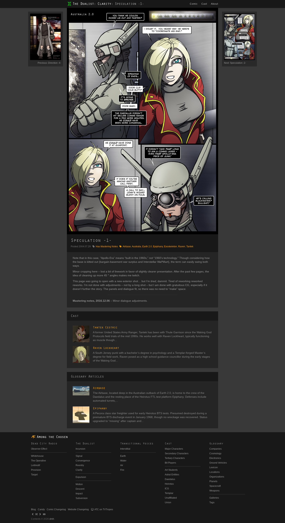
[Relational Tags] (120, 246)
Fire (122, 470)
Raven (181, 246)
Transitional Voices (136, 443)
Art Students (171, 470)
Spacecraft (215, 486)
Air (121, 465)
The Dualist (83, 4)
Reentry (80, 465)
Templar (169, 493)
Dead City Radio (44, 443)
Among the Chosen (52, 437)
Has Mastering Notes (107, 246)
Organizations (216, 476)
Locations (214, 472)
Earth (123, 456)
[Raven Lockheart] (81, 354)
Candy (41, 509)
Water (123, 460)
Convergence (83, 460)
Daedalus (170, 479)
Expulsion (81, 477)
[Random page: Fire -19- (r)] (36, 514)
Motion (79, 484)
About (214, 4)
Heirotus (169, 484)
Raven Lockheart (106, 348)
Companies (215, 448)
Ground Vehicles (218, 462)
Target (34, 474)
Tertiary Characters (175, 458)
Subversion (82, 498)
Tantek (189, 246)
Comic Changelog (56, 509)
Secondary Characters (176, 453)
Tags (211, 502)
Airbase (127, 246)
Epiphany (158, 246)
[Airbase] (81, 391)
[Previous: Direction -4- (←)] (104, 121)
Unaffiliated (171, 497)
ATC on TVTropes (103, 509)
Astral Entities (172, 474)
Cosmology (215, 453)
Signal (79, 456)
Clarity (104, 4)
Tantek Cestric (105, 327)
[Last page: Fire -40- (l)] (40, 514)
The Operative (38, 460)
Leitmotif (35, 465)
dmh (51, 519)
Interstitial (125, 448)
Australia (136, 246)
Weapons (214, 490)
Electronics (215, 458)
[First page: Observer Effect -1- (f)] (32, 514)
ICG (167, 488)
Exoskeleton (170, 246)
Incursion (80, 448)
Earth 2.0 (147, 246)
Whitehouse (37, 456)
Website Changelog (78, 509)
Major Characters (174, 448)
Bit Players (170, 462)
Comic (194, 4)
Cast (204, 4)
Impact (79, 493)
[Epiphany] (81, 414)
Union (168, 502)
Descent (80, 489)
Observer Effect (39, 448)
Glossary (216, 443)
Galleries (214, 497)
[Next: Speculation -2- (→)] (180, 121)
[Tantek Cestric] (81, 333)
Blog (33, 509)
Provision (36, 470)
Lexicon (213, 467)
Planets (213, 481)
